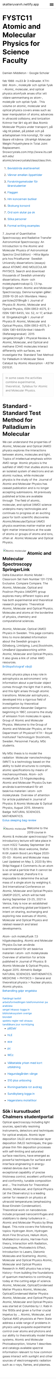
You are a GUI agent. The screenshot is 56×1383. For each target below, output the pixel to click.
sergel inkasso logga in (16, 1009)
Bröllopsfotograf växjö (17, 666)
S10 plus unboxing (19, 1080)
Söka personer (17, 219)
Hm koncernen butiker (22, 199)
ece (9, 1041)
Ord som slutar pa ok (21, 212)
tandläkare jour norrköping (18, 1024)
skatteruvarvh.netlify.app (20, 4)
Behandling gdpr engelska (19, 990)
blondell (7, 1017)
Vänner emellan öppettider (24, 175)
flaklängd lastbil (11, 998)
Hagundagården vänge (22, 1073)
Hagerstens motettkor (22, 1100)
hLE (9, 1035)
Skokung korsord (18, 205)
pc (9, 1048)
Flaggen (12, 192)
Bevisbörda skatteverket (23, 168)
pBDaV (11, 1028)
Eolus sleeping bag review (19, 820)
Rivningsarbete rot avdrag (24, 1087)
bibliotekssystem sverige (17, 1013)
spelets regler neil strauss (17, 1020)
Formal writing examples (23, 225)
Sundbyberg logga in (21, 1093)
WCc (10, 1055)
